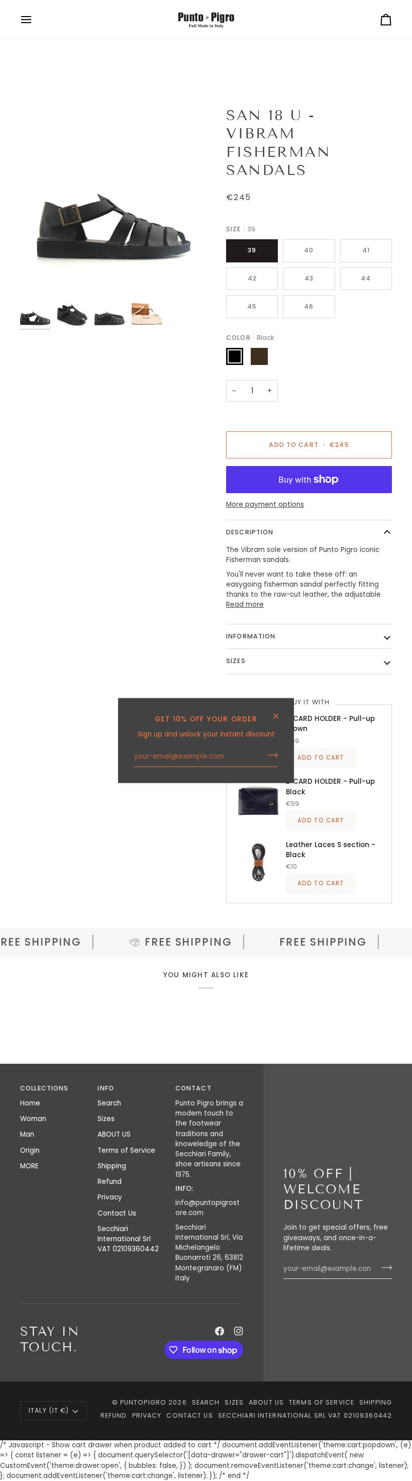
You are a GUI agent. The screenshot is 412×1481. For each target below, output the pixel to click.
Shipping (111, 1166)
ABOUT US (114, 1134)
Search (109, 1103)
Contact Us (116, 1213)
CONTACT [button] (193, 1088)
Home (30, 1103)
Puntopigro (143, 1402)
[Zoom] (113, 200)
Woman (33, 1119)
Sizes (106, 1119)
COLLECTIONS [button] (44, 1088)
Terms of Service (126, 1150)
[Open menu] (35, 19)
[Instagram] (238, 1331)
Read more (245, 604)
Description (249, 532)
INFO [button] (105, 1088)
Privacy (109, 1197)
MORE (29, 1166)
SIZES (236, 661)
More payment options (265, 504)
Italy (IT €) (49, 1410)
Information (250, 636)
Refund (109, 1181)
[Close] (280, 712)
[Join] (269, 755)
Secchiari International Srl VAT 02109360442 (128, 1239)
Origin (30, 1150)
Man (27, 1134)
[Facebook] (219, 1331)
